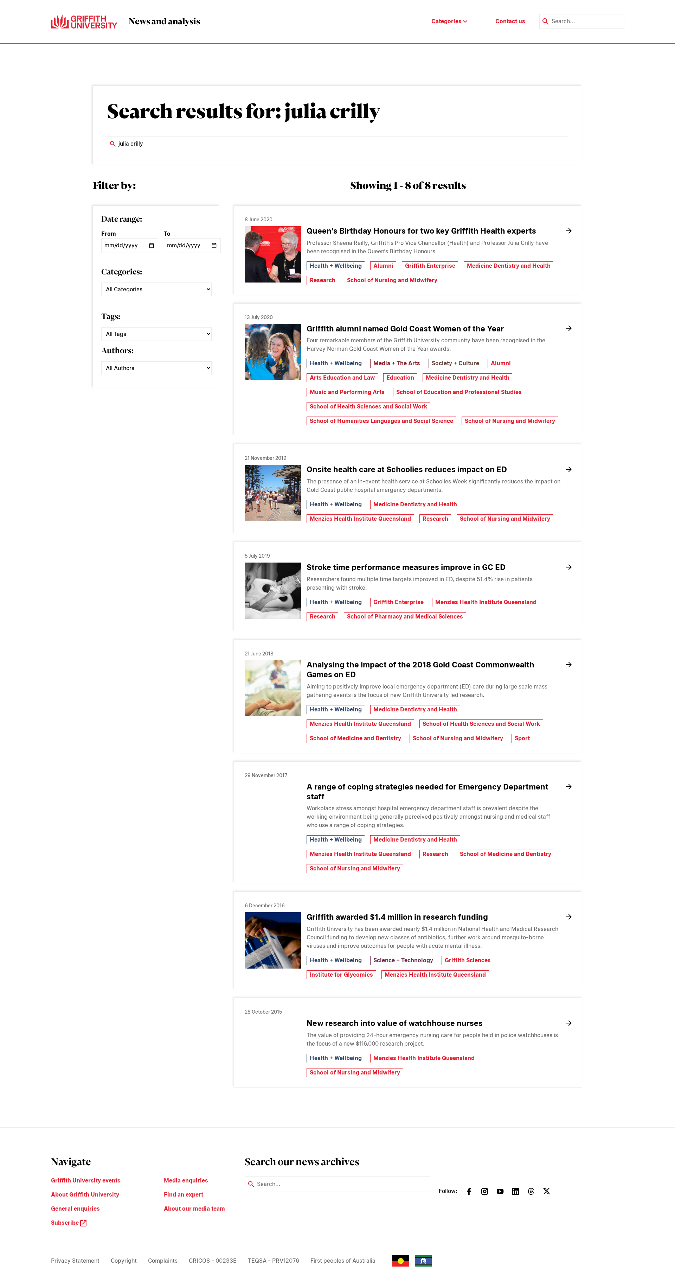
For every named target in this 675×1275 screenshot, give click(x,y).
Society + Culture (455, 363)
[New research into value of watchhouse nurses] (273, 1047)
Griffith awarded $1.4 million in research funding (397, 916)
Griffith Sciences (468, 960)
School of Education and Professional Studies (459, 392)
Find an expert (183, 1194)
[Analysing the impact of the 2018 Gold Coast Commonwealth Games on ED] (273, 688)
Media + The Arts (396, 363)
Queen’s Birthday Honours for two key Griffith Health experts (421, 230)
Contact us (510, 21)
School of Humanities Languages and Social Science (381, 421)
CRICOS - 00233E (213, 1260)
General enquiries (75, 1208)
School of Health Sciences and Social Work (369, 406)
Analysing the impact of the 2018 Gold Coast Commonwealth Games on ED (420, 669)
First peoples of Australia (342, 1260)
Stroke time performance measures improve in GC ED (406, 567)
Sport (522, 738)
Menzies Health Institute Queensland (360, 518)
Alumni (383, 265)
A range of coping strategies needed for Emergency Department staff (427, 791)
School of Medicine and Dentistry (355, 738)
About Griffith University (85, 1194)
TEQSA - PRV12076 (273, 1260)
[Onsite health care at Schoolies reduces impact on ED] (273, 493)
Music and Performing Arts (347, 392)
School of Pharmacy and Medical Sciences (405, 616)
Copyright (124, 1260)
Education (400, 377)
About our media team (194, 1208)
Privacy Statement (75, 1260)
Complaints (163, 1260)
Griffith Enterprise (430, 265)
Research (322, 280)
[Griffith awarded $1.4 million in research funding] (273, 940)
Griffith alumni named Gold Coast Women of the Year (405, 328)
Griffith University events (86, 1180)
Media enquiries (186, 1180)
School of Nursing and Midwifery (392, 280)
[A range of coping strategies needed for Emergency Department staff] (273, 810)
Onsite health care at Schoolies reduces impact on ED (407, 469)
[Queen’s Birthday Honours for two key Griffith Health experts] (273, 254)
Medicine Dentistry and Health (509, 265)
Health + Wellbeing (336, 265)
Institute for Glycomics (341, 974)
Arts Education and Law (342, 377)
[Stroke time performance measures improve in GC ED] (273, 591)
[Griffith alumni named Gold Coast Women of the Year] (273, 352)
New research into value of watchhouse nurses (395, 1023)
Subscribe (65, 1222)
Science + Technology (403, 960)
